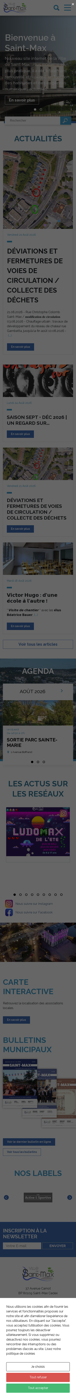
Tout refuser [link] (38, 1377)
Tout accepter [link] (38, 1388)
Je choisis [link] (38, 1367)
